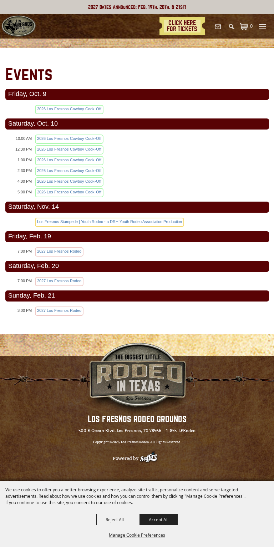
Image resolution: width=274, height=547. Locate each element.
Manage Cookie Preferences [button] (137, 535)
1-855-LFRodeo (181, 430)
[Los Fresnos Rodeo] (18, 26)
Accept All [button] (158, 519)
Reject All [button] (115, 519)
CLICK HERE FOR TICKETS (182, 26)
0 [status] (251, 26)
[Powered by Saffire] (152, 458)
